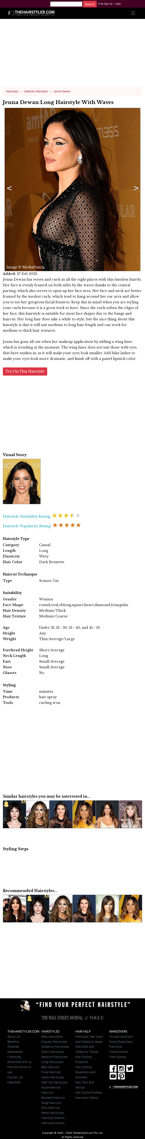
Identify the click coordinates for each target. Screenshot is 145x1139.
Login (118, 3)
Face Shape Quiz (121, 1042)
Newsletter (15, 1052)
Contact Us (15, 1077)
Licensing (14, 1057)
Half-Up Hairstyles (54, 1082)
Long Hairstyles (52, 1062)
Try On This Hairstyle (25, 371)
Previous (9, 189)
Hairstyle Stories (53, 1123)
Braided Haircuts (53, 1097)
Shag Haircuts (51, 1103)
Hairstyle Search (53, 1118)
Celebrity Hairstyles (55, 1046)
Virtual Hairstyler (121, 1036)
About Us (13, 1036)
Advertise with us (19, 1062)
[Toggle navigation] (133, 13)
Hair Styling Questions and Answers (85, 1072)
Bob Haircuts (50, 1067)
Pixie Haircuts (51, 1072)
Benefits (13, 1042)
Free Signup (117, 1057)
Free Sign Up (105, 3)
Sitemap (13, 1046)
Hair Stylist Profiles (88, 1092)
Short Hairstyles (52, 1052)
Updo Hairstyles (52, 1077)
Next (135, 189)
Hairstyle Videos (86, 1097)
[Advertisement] (72, 54)
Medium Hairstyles (54, 1057)
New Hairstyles (52, 1036)
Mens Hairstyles (52, 1113)
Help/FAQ (13, 1082)
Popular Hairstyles (54, 1042)
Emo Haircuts (50, 1107)
